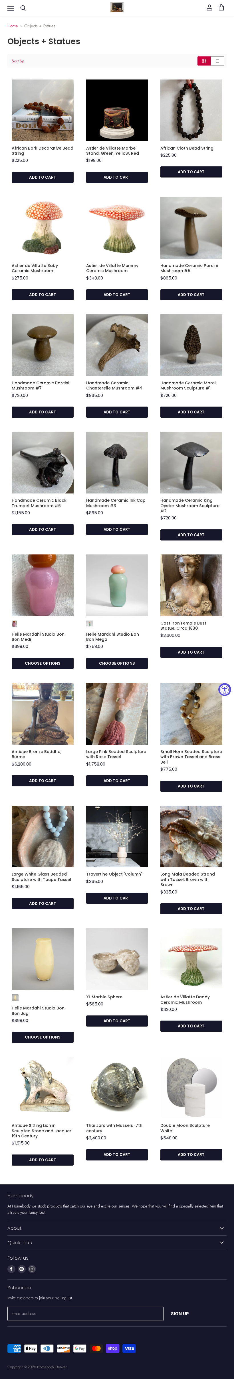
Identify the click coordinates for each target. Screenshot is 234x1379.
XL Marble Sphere (104, 997)
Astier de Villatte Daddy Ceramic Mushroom (185, 999)
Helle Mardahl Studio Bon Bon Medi (38, 636)
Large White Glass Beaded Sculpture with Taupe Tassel (41, 876)
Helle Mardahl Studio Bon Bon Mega (112, 636)
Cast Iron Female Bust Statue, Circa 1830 (183, 625)
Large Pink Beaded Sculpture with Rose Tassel (116, 754)
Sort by (18, 61)
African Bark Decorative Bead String (42, 150)
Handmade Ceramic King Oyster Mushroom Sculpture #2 (189, 505)
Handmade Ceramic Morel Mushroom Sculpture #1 (188, 385)
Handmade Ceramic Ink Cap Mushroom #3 (116, 502)
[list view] (217, 61)
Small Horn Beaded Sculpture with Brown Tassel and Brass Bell (191, 757)
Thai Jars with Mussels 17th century (114, 1128)
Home (12, 26)
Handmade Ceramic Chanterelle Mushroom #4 (114, 385)
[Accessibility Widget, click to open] (224, 689)
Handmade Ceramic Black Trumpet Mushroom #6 (39, 502)
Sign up (180, 1313)
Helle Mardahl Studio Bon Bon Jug (38, 1010)
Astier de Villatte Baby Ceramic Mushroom (35, 268)
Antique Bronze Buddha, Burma (36, 754)
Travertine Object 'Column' (114, 874)
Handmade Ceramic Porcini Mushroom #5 (189, 268)
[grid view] (204, 61)
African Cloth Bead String (186, 148)
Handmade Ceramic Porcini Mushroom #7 (40, 385)
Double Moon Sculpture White (185, 1128)
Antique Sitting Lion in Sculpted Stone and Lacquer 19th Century (41, 1131)
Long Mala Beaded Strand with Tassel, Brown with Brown (187, 879)
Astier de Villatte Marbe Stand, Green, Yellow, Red (112, 150)
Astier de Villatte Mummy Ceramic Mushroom (112, 268)
